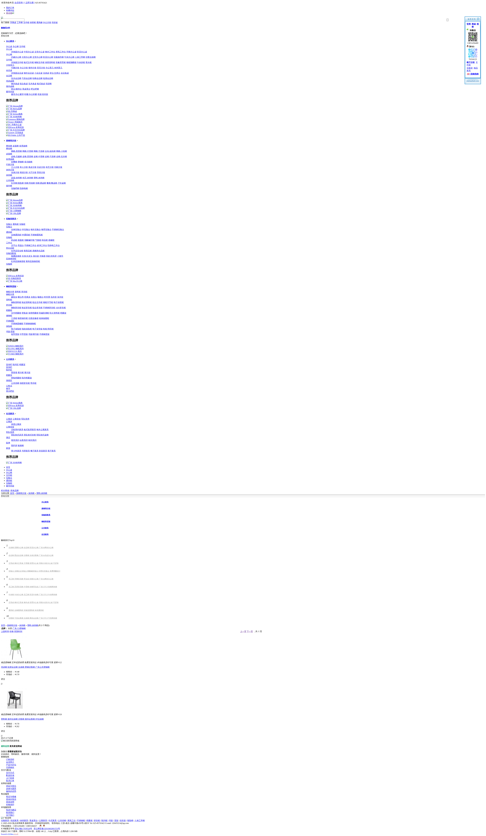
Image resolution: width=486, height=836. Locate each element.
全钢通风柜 (16, 235)
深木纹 (60, 297)
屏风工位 (71, 820)
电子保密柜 (59, 302)
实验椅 (9, 264)
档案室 (22, 364)
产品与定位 (11, 765)
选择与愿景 (11, 789)
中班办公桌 (29, 52)
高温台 (21, 245)
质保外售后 (11, 799)
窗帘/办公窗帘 (17, 94)
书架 (111, 820)
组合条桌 (24, 84)
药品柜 (14, 240)
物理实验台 (46, 229)
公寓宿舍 (17, 419)
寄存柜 (33, 383)
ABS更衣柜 (61, 308)
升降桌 (13, 22)
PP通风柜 (26, 235)
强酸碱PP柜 (29, 240)
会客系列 (24, 440)
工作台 (9, 243)
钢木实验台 (36, 229)
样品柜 (45, 240)
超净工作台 (42, 245)
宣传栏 (9, 364)
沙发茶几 (10, 65)
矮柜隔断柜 (71, 62)
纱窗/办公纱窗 (30, 94)
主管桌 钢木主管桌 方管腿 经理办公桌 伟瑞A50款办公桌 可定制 (33, 563)
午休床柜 (81, 62)
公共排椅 (15, 383)
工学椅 (20, 22)
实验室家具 (11, 219)
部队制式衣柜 (30, 435)
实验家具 (5, 820)
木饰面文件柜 (17, 62)
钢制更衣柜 (16, 308)
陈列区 (16, 364)
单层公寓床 (16, 424)
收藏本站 (10, 10)
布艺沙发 (50, 167)
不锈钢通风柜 (37, 235)
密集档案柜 (16, 378)
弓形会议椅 (27, 78)
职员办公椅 (48, 57)
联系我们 (10, 812)
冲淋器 (42, 256)
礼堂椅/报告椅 (17, 183)
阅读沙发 (24, 172)
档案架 (63, 313)
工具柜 (14, 318)
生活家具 (10, 414)
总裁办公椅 (16, 57)
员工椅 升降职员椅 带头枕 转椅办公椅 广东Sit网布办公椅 (31, 579)
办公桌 (9, 46)
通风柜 (16, 224)
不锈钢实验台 (58, 229)
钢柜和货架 (11, 286)
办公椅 (16, 46)
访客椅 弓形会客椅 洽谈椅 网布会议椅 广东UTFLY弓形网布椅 (33, 618)
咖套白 (40, 297)
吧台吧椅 (35, 89)
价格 (12, 631)
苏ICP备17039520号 (23, 829)
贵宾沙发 (41, 68)
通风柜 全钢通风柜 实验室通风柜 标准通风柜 (26, 610)
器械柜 (51, 240)
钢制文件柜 (39, 62)
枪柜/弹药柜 (48, 329)
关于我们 (10, 815)
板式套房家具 (30, 429)
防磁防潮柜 (44, 313)
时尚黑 (47, 297)
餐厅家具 (34, 451)
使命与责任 (11, 786)
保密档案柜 (33, 313)
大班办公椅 (27, 57)
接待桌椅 (10, 86)
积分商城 (5, 490)
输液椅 (21, 445)
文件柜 (26, 22)
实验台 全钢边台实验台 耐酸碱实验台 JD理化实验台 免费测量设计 (34, 571)
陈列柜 (104, 820)
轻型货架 (15, 334)
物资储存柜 (23, 318)
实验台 (9, 224)
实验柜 (22, 224)
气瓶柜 (38, 240)
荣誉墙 (14, 372)
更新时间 (18, 631)
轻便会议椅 (48, 78)
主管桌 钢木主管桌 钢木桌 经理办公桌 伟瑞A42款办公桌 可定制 (33, 602)
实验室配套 (11, 253)
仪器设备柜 (33, 318)
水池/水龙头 (27, 256)
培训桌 (55, 22)
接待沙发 (32, 68)
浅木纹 (54, 297)
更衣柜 (24, 292)
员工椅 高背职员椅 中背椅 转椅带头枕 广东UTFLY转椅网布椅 (33, 587)
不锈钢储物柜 (30, 324)
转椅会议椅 (37, 78)
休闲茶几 (58, 68)
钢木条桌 (15, 84)
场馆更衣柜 (25, 383)
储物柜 (9, 316)
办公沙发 (47, 22)
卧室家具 (43, 451)
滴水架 (36, 256)
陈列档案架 (27, 378)
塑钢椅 (21, 162)
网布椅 (9, 146)
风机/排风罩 (51, 256)
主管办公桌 (39, 52)
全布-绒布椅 (50, 151)
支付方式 (10, 773)
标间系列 (32, 440)
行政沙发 (10, 164)
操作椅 (9, 186)
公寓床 (9, 419)
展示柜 (21, 372)
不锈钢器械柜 (17, 324)
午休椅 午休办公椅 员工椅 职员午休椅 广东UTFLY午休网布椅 (33, 595)
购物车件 (5, 28)
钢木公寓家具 (42, 429)
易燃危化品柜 (38, 251)
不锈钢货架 (44, 334)
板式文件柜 (29, 62)
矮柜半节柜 (48, 302)
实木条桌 (32, 84)
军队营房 (25, 419)
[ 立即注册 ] (29, 3)
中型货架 (24, 334)
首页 (8, 467)
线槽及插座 (16, 256)
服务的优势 (11, 791)
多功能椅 (28, 162)
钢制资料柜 (16, 302)
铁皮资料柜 (27, 302)
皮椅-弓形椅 (50, 156)
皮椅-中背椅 (39, 156)
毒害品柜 (28, 251)
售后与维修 (11, 797)
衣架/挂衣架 (42, 94)
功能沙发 (58, 167)
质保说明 (10, 802)
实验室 (470, 68)
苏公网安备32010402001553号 (47, 829)
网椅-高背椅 (16, 151)
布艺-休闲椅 (27, 178)
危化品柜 (10, 248)
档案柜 (9, 310)
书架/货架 (10, 331)
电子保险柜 (16, 329)
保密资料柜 (50, 62)
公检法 (9, 386)
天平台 (14, 245)
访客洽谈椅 (91, 57)
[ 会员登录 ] (19, 3)
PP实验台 (26, 229)
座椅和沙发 (11, 141)
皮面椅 (16, 146)
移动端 (9, 13)
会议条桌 (65, 73)
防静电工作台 (54, 245)
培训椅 (49, 84)
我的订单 (10, 8)
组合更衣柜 (37, 308)
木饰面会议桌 (17, 73)
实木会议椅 (16, 78)
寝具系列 (15, 440)
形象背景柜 (61, 62)
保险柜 (9, 326)
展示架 (27, 372)
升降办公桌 (71, 52)
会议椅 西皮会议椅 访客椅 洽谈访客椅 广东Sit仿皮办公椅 (31, 555)
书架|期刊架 (33, 334)
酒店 (8, 437)
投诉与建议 (11, 810)
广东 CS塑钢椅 (19, 628)
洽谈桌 (46, 73)
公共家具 (10, 359)
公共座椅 (10, 180)
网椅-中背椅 (27, 151)
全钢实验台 (16, 229)
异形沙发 (41, 172)
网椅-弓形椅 (39, 151)
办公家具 (10, 41)
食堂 (8, 388)
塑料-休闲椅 (39, 178)
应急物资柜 (11, 259)
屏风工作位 (61, 52)
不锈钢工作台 (30, 245)
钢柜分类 (10, 292)
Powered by (9, 834)
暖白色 (21, 297)
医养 (8, 443)
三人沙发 (15, 167)
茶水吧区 (10, 391)
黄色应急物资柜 (33, 261)
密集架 (25, 313)
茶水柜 (89, 62)
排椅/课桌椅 (40, 183)
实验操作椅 (59, 57)
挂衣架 (123, 820)
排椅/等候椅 (29, 183)
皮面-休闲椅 (16, 178)
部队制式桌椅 (42, 435)
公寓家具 (43, 820)
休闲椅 (9, 175)
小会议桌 (38, 73)
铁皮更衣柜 (27, 308)
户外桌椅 (62, 183)
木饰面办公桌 (17, 52)
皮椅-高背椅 (27, 156)
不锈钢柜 (10, 321)
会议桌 (9, 70)
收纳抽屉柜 (44, 318)
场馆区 (9, 380)
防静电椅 (24, 188)
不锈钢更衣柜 (49, 308)
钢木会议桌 (29, 73)
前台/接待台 (16, 89)
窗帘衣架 (10, 92)
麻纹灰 (14, 297)
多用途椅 (23, 146)
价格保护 (10, 804)
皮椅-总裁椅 (16, 156)
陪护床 (14, 445)
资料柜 (18, 292)
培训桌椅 (10, 81)
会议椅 (9, 76)
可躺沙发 (15, 68)
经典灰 (27, 297)
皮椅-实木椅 (61, 156)
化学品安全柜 (17, 251)
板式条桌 (41, 84)
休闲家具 (24, 820)
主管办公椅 (37, 57)
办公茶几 (50, 68)
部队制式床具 (17, 435)
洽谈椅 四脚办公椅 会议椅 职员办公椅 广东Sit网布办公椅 (31, 548)
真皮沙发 (32, 167)
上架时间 (5, 631)
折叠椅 (14, 162)
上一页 (243, 631)
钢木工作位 (50, 52)
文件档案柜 (16, 313)
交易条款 (10, 767)
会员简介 (10, 762)
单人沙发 (24, 167)
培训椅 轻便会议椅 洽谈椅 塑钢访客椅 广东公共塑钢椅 (25, 667)
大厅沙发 (32, 172)
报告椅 (130, 820)
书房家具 (26, 451)
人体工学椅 (80, 57)
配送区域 (10, 775)
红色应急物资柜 (18, 261)
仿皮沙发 (41, 167)
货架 (116, 820)
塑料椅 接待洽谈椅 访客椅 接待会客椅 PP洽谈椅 (22, 719)
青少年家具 (16, 451)
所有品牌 (15, 490)
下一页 (250, 631)
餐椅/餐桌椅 (52, 183)
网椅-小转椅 (61, 151)
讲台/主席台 (55, 73)
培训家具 (15, 820)
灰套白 (34, 297)
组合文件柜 (37, 302)
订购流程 (10, 759)
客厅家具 (52, 451)
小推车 (60, 256)
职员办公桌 (82, 52)
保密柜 (33, 22)
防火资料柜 (55, 313)
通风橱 (39, 22)
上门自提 (10, 778)
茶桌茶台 (26, 89)
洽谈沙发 (15, 172)
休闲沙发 (10, 170)
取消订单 (10, 781)
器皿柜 (21, 240)
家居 (8, 448)
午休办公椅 (69, 57)
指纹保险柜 (27, 329)
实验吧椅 (15, 188)
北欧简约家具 (17, 429)
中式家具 (52, 820)
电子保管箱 (37, 329)
